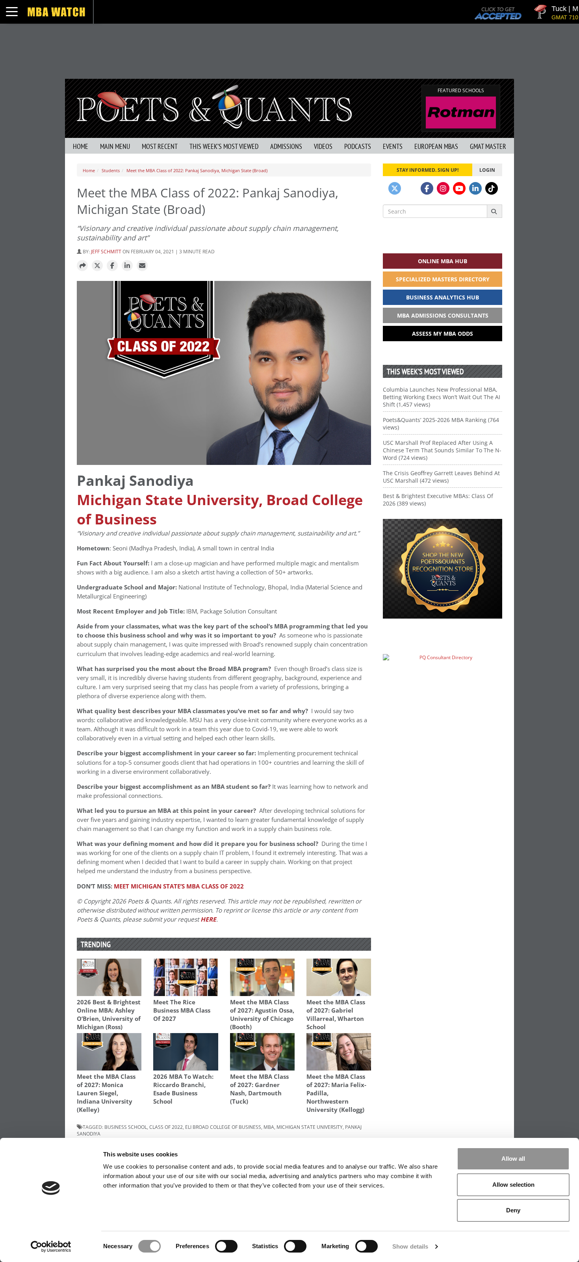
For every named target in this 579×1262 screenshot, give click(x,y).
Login (487, 170)
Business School (125, 1127)
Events (393, 146)
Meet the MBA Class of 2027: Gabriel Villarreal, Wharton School (335, 1014)
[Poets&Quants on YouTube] (459, 188)
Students (111, 170)
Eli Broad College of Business (223, 1127)
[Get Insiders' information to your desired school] (442, 569)
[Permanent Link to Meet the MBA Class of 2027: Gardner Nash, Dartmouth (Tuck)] (262, 1052)
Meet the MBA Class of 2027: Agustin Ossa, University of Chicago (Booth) (262, 1014)
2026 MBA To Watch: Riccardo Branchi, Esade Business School (183, 1089)
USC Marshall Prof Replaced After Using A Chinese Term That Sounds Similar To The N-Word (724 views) (442, 450)
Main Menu (115, 146)
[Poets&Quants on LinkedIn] (475, 188)
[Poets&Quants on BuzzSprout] (411, 188)
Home (80, 146)
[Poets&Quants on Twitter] (394, 188)
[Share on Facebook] (112, 266)
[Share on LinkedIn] (127, 266)
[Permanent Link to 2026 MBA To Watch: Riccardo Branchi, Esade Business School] (185, 1052)
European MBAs (436, 146)
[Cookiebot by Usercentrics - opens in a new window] (51, 1247)
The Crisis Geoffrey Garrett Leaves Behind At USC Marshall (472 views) (441, 476)
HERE (208, 919)
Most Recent (160, 146)
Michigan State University (310, 1127)
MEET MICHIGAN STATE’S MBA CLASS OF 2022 (179, 886)
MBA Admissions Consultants (442, 315)
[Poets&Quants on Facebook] (427, 188)
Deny (513, 1210)
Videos (323, 146)
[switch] (226, 1246)
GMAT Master (488, 146)
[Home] (214, 106)
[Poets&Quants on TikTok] (491, 188)
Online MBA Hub (442, 261)
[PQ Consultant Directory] (442, 672)
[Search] (494, 211)
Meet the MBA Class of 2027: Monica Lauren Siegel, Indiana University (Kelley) (106, 1093)
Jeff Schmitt (106, 251)
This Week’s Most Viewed (223, 146)
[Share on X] (97, 266)
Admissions (286, 146)
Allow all (513, 1158)
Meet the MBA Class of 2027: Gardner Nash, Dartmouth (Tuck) (259, 1089)
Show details (410, 1246)
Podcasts (357, 146)
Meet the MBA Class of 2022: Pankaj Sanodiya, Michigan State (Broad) (196, 170)
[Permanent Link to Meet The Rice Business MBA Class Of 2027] (185, 977)
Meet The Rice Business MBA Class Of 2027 (181, 1010)
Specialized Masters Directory (443, 279)
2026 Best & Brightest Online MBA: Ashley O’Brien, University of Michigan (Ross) (109, 1014)
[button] (82, 266)
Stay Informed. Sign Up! (427, 170)
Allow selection (513, 1184)
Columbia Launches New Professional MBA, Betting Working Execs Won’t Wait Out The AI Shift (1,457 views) (441, 397)
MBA (269, 1127)
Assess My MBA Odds (442, 333)
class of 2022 (166, 1127)
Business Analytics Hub (442, 297)
